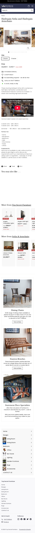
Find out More (17, 322)
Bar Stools (4, 499)
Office (3, 496)
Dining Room (5, 492)
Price (3, 64)
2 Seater (5, 58)
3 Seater (13, 58)
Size (2, 55)
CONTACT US (5, 510)
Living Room (4, 489)
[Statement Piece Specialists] (17, 389)
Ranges (3, 487)
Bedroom (4, 494)
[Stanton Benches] (17, 342)
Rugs (2, 506)
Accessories (5, 508)
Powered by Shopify (25, 529)
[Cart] (29, 6)
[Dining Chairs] (17, 293)
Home (3, 15)
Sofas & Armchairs (20, 236)
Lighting (3, 501)
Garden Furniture (6, 503)
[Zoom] (28, 48)
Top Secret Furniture (21, 205)
